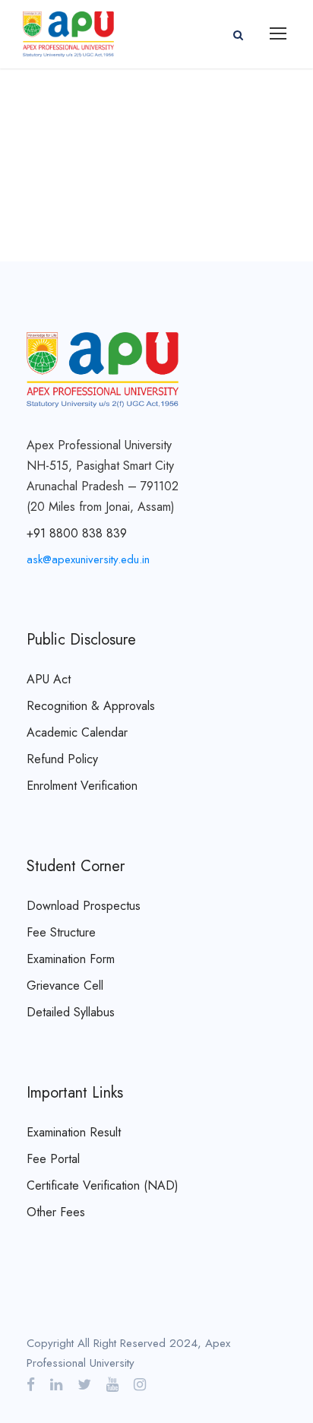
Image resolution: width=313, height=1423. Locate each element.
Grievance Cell (65, 985)
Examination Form (71, 959)
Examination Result (74, 1132)
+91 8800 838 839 (77, 533)
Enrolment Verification (82, 785)
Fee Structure (61, 932)
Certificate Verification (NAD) (103, 1185)
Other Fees (56, 1212)
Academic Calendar (77, 732)
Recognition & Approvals (91, 706)
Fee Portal (53, 1159)
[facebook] (31, 1385)
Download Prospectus (84, 905)
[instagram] (140, 1385)
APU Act (49, 679)
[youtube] (112, 1385)
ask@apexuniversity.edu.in (88, 559)
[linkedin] (56, 1385)
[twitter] (84, 1385)
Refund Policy (62, 759)
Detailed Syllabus (71, 1012)
